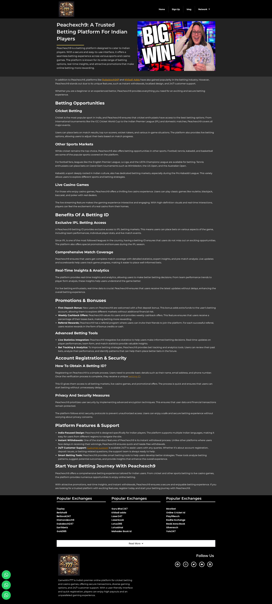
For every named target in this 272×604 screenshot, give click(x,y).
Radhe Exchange (175, 520)
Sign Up (176, 9)
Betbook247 (64, 516)
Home (162, 9)
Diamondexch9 (65, 520)
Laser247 (116, 516)
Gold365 (61, 531)
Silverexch (172, 527)
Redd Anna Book (175, 523)
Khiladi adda (118, 512)
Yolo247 (171, 531)
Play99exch (172, 516)
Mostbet (171, 508)
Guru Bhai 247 (119, 508)
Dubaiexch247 (65, 523)
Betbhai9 (62, 512)
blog (189, 9)
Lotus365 (116, 523)
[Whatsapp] (6, 585)
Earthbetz (62, 527)
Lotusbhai (117, 527)
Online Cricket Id (175, 512)
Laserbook (117, 520)
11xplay (61, 508)
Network (202, 9)
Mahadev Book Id (121, 531)
